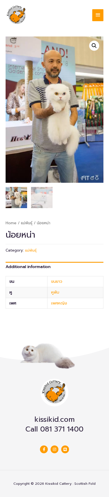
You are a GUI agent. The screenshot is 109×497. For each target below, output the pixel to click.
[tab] (54, 267)
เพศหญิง (59, 303)
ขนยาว (56, 281)
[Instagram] (54, 449)
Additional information (28, 267)
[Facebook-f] (44, 449)
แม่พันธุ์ (26, 223)
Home (11, 223)
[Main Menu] (97, 15)
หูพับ (55, 292)
